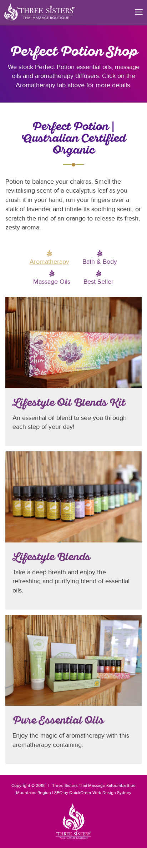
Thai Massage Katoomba (102, 785)
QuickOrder (80, 792)
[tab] (49, 262)
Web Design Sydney (111, 792)
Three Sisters (65, 785)
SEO (58, 792)
